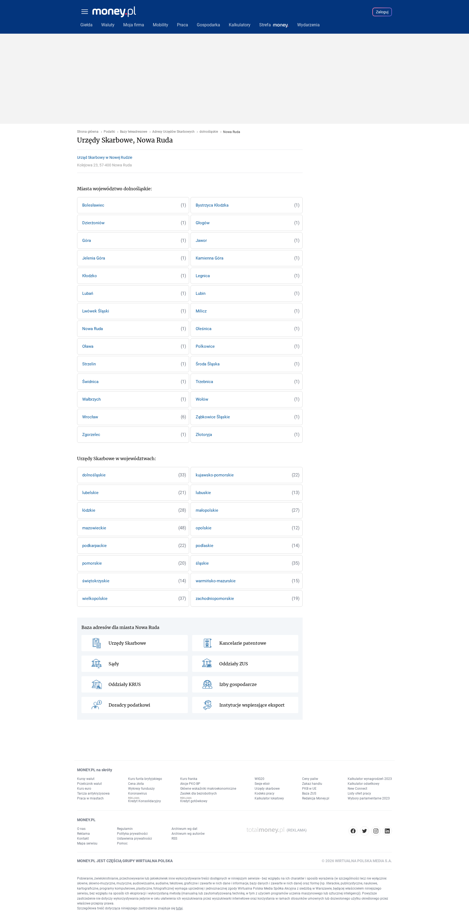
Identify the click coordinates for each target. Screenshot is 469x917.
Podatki (109, 132)
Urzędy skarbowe (267, 788)
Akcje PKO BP (190, 784)
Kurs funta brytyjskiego (145, 779)
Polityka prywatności (132, 834)
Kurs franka (188, 779)
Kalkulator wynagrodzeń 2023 (370, 779)
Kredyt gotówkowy (193, 801)
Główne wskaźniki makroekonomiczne (208, 788)
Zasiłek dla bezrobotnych (198, 793)
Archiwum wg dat (184, 829)
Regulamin (125, 829)
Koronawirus (137, 793)
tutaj (179, 908)
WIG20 (259, 779)
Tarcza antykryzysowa (93, 793)
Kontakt (83, 838)
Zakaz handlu (312, 784)
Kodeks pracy (264, 793)
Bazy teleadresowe (133, 132)
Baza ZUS (309, 793)
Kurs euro (84, 788)
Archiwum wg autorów (188, 834)
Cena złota (136, 784)
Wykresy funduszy (141, 788)
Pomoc (122, 843)
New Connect (357, 788)
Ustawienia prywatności (134, 838)
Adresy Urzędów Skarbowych (173, 132)
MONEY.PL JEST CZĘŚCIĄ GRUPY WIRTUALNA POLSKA (125, 861)
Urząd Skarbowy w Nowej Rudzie (104, 157)
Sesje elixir (262, 784)
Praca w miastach (90, 798)
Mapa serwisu (87, 843)
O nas (81, 829)
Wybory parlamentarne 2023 (369, 798)
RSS (174, 838)
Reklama (83, 834)
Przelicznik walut (89, 784)
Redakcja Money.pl (315, 798)
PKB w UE (309, 788)
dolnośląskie (208, 132)
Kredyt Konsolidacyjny (144, 801)
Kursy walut (85, 779)
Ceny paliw (310, 779)
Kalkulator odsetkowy (363, 784)
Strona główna (88, 132)
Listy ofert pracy (359, 793)
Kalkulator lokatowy (269, 798)
